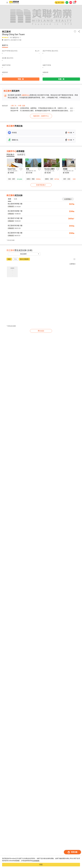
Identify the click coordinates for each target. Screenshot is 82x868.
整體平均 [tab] (5, 45)
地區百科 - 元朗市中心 (41, 116)
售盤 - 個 (21, 79)
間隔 (15, 259)
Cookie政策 (35, 860)
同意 (41, 865)
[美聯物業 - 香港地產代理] (14, 2)
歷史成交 (41, 331)
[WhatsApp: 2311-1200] (67, 2)
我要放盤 (74, 852)
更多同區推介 (41, 185)
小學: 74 (13, 106)
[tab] (10, 155)
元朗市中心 (25, 95)
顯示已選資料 (24, 259)
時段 (9, 259)
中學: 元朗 (21, 106)
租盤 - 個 (61, 79)
